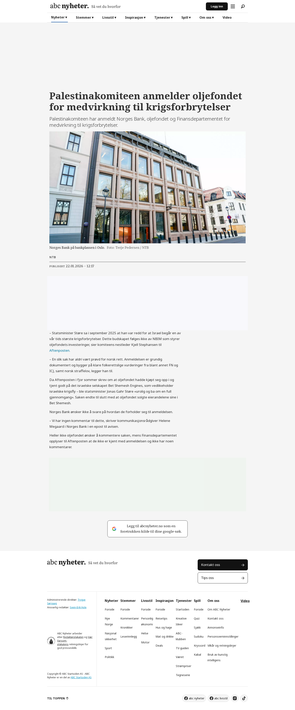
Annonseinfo (216, 627)
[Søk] (243, 6)
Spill (184, 17)
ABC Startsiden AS (81, 677)
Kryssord (199, 645)
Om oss (205, 17)
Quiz (197, 618)
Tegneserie (183, 675)
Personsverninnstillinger (223, 636)
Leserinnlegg (128, 636)
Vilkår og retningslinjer (222, 645)
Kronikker (126, 627)
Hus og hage (164, 627)
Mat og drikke (165, 636)
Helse (144, 633)
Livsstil (108, 17)
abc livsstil (221, 698)
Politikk (109, 657)
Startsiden (182, 609)
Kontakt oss (210, 564)
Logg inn (217, 6)
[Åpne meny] (232, 6)
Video (227, 17)
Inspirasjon (134, 17)
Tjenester (162, 17)
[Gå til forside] (126, 6)
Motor (145, 642)
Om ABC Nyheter (219, 609)
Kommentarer (129, 618)
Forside (109, 609)
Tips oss (207, 577)
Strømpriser (183, 666)
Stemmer (83, 17)
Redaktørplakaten (73, 637)
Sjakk (197, 627)
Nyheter (58, 17)
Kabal (197, 654)
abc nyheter (196, 698)
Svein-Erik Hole (78, 607)
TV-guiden (182, 648)
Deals (159, 645)
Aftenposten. (59, 350)
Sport (108, 648)
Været (180, 657)
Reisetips (161, 618)
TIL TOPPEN (56, 698)
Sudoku (198, 636)
